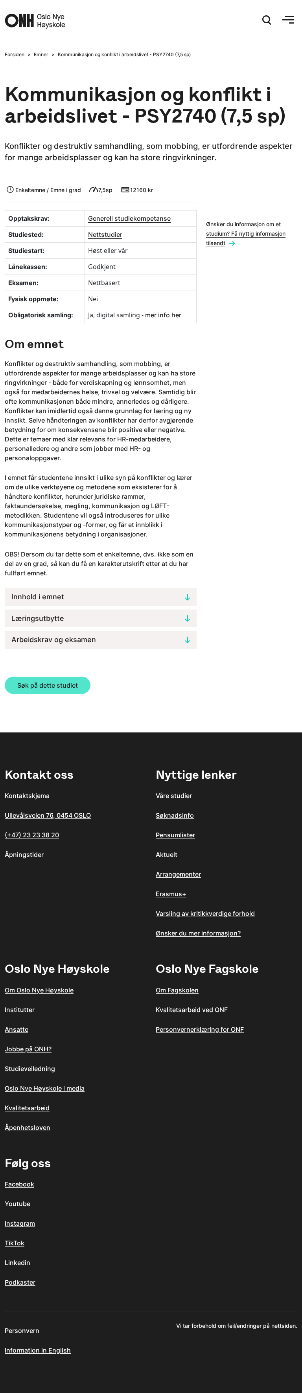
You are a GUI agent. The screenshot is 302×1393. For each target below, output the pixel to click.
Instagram (20, 1223)
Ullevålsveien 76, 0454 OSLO (48, 815)
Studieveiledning (30, 1069)
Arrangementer (178, 874)
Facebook (19, 1184)
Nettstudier (105, 234)
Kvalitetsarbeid (27, 1108)
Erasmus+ (171, 894)
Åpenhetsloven (27, 1127)
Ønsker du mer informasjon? (198, 933)
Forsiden (14, 54)
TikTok (14, 1243)
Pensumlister (175, 835)
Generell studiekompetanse (129, 218)
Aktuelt (166, 854)
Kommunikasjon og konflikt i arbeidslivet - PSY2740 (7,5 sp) (124, 54)
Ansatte (16, 1029)
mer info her (163, 315)
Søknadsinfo (175, 815)
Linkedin (17, 1263)
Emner (41, 54)
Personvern (22, 1330)
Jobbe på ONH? (28, 1049)
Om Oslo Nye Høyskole (39, 990)
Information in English (38, 1350)
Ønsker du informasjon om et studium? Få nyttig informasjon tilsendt (245, 233)
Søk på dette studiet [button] (47, 685)
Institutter (20, 1010)
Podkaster (20, 1282)
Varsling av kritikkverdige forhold (205, 913)
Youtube (17, 1204)
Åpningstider (24, 854)
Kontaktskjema (27, 796)
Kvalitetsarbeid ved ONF (192, 1010)
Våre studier (174, 796)
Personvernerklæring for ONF (200, 1029)
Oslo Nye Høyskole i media (45, 1088)
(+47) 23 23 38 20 (32, 835)
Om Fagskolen (177, 990)
